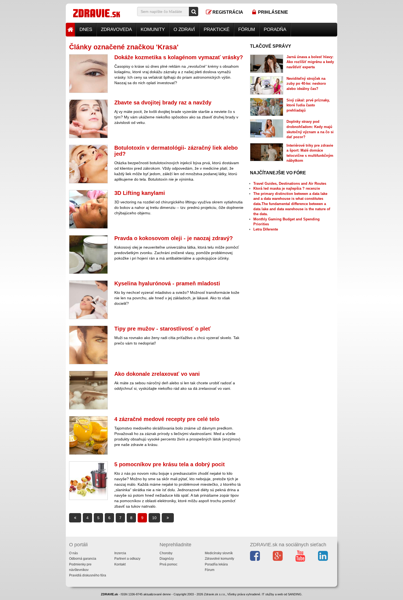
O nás (73, 553)
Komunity (153, 29)
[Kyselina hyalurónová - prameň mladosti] (88, 299)
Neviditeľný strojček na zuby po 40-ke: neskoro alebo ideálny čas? (306, 83)
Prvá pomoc (168, 564)
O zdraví (184, 29)
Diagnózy (167, 559)
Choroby (166, 553)
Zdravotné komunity (219, 559)
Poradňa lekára (216, 564)
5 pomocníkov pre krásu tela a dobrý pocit (169, 464)
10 (154, 518)
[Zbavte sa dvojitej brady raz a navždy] (88, 118)
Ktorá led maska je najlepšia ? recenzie (286, 188)
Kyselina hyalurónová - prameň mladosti (167, 283)
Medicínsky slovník (219, 553)
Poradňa (275, 29)
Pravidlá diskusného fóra (87, 575)
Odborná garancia (82, 559)
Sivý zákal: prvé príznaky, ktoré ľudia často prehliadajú (308, 105)
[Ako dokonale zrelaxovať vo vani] (88, 390)
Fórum (246, 29)
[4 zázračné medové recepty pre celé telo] (88, 435)
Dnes (86, 29)
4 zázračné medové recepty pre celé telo (166, 419)
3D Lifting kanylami (139, 193)
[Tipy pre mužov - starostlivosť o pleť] (88, 345)
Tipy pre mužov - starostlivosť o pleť (162, 329)
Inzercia (120, 553)
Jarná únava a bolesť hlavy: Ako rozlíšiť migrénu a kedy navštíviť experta (310, 62)
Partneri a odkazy (127, 559)
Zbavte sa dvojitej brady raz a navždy (162, 102)
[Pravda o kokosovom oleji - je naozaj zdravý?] (88, 254)
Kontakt (120, 564)
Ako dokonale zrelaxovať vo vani (157, 374)
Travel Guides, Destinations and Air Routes (289, 183)
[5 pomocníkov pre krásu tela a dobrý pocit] (88, 480)
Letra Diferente (265, 229)
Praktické (216, 29)
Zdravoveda (116, 29)
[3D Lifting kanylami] (88, 209)
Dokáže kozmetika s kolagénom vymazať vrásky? (178, 57)
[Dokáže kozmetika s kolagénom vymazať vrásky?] (88, 73)
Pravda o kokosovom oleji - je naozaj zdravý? (173, 238)
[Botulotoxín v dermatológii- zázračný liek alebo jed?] (88, 164)
